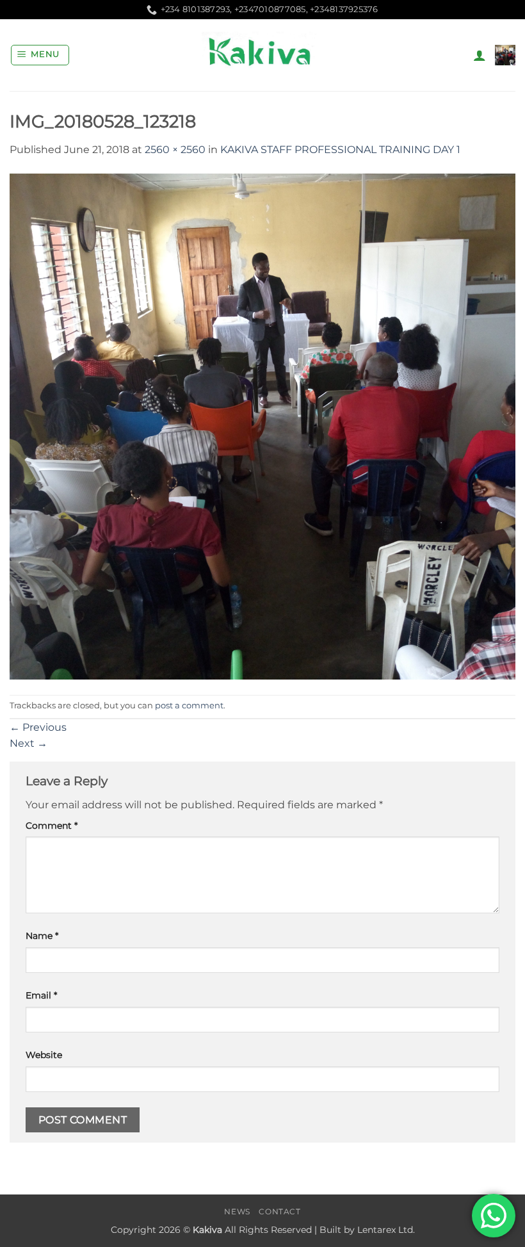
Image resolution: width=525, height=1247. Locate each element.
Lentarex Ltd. (386, 1229)
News (237, 1211)
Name (42, 935)
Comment (51, 825)
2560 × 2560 (175, 149)
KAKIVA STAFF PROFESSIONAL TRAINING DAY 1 (340, 149)
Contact (279, 1211)
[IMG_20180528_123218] (262, 426)
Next (28, 743)
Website (44, 1055)
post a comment (189, 705)
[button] (40, 55)
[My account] (479, 55)
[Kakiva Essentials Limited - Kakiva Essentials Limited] (262, 55)
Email (41, 995)
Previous (38, 727)
